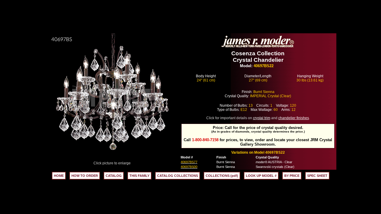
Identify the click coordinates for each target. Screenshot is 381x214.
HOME (59, 175)
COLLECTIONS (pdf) (222, 175)
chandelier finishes (293, 118)
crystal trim (261, 118)
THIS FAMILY (139, 175)
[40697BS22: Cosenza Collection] (112, 159)
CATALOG (114, 175)
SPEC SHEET (317, 175)
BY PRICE (291, 175)
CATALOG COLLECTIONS (177, 175)
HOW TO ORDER (84, 175)
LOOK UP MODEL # (261, 175)
